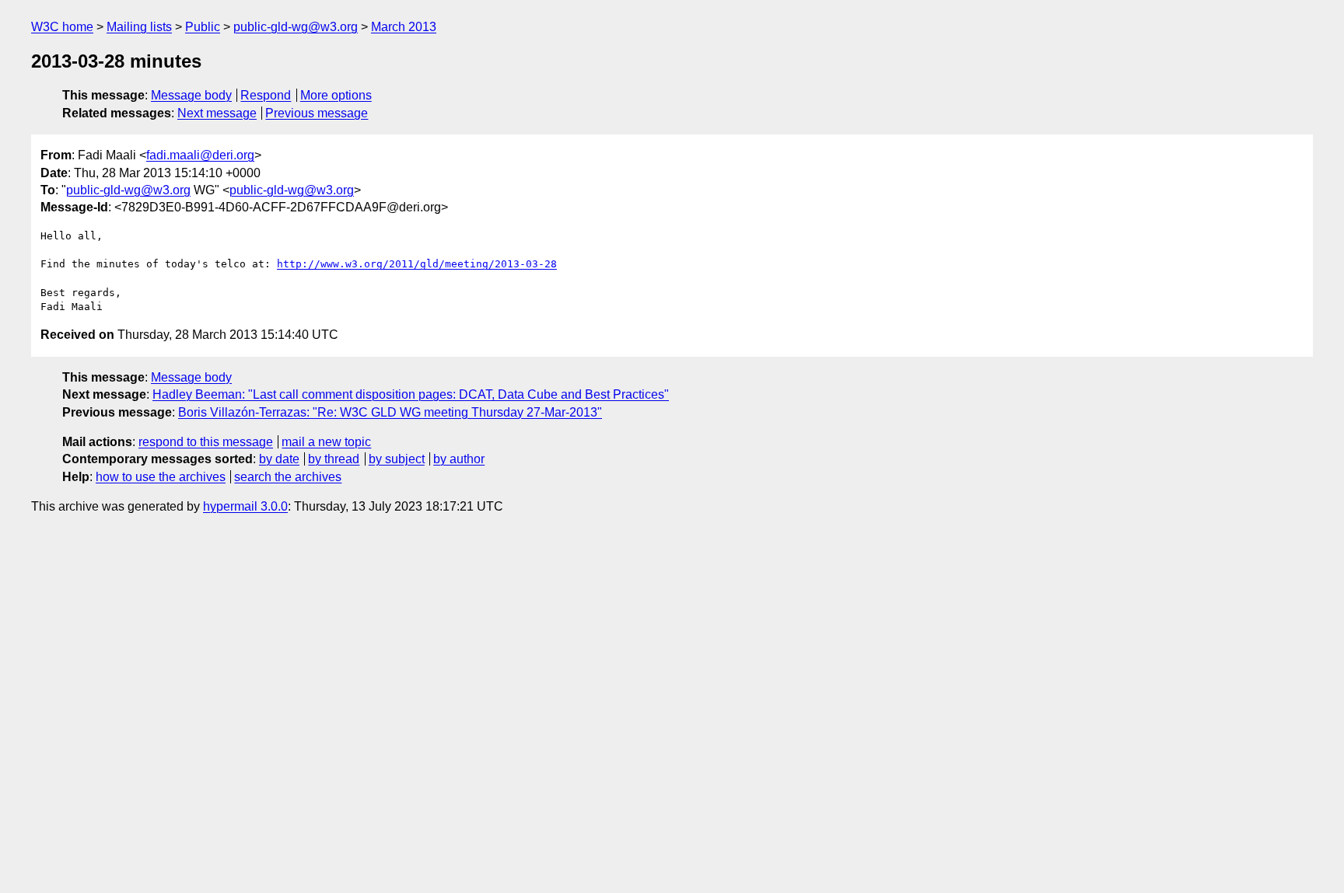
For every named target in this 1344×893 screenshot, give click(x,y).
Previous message (316, 113)
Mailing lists (139, 26)
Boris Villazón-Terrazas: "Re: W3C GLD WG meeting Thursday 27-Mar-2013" (390, 412)
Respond (265, 95)
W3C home (62, 26)
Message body (191, 95)
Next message (217, 113)
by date (279, 459)
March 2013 (403, 26)
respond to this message (205, 441)
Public (202, 26)
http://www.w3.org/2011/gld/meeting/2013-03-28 (417, 264)
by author (459, 459)
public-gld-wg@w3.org (295, 26)
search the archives (287, 476)
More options (336, 95)
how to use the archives (161, 476)
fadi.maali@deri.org (200, 155)
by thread (333, 459)
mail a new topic (326, 441)
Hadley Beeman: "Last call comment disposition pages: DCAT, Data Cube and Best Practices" (410, 394)
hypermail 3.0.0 (245, 506)
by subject (397, 459)
